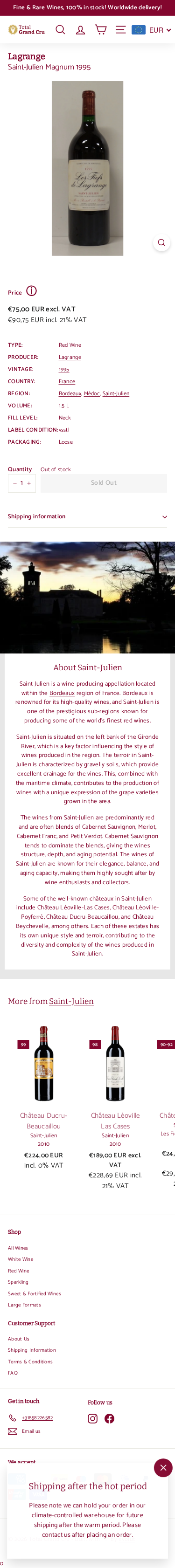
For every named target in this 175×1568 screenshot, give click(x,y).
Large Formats (24, 1305)
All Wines (18, 1248)
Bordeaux (70, 393)
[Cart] (101, 29)
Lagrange (26, 56)
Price (22, 292)
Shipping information (37, 517)
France (67, 381)
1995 (64, 369)
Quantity (20, 470)
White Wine (20, 1259)
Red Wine (18, 1271)
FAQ (13, 1373)
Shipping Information (32, 1350)
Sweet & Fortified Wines (34, 1294)
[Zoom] (161, 242)
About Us (18, 1339)
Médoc (92, 393)
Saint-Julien (116, 393)
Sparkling (18, 1282)
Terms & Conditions (30, 1362)
